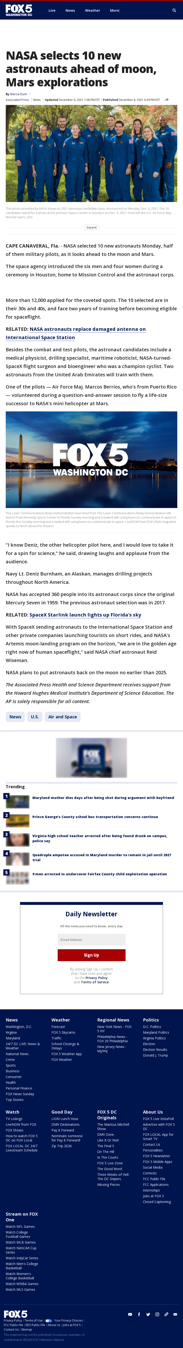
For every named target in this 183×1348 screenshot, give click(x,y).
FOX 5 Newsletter (156, 1156)
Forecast (58, 1026)
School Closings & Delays (65, 1046)
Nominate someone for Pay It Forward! (67, 1138)
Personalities (153, 1150)
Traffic (56, 1038)
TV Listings (14, 1118)
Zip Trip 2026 (61, 1146)
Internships (151, 1190)
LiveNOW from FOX (21, 1124)
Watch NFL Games (20, 1226)
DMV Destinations (65, 1124)
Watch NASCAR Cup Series (21, 1250)
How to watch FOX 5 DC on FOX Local (22, 1138)
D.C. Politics (152, 1026)
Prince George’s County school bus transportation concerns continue (95, 816)
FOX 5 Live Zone (110, 1163)
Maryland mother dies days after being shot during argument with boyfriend (103, 797)
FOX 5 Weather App (66, 1054)
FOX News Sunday (20, 1094)
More (114, 10)
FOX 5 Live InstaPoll (158, 1118)
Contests (150, 1173)
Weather (60, 1020)
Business (13, 1071)
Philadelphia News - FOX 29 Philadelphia (112, 1038)
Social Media (153, 1167)
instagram (157, 1314)
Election (149, 1044)
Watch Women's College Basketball (20, 1275)
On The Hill (105, 1151)
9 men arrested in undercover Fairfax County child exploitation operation (99, 874)
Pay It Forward (62, 1130)
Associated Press (17, 100)
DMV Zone (105, 1134)
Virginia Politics (154, 1038)
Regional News (113, 1020)
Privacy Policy (97, 977)
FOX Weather (61, 1059)
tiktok (166, 1314)
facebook (139, 1314)
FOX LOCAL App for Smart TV (158, 1136)
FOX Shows (14, 1130)
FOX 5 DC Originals (107, 1114)
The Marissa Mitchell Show (113, 1126)
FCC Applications (156, 1184)
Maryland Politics (156, 1032)
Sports (11, 1065)
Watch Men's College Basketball (22, 1265)
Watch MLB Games (21, 1242)
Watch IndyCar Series (22, 1258)
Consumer (14, 1076)
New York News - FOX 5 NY (114, 1028)
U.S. (35, 717)
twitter (148, 1314)
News (37, 100)
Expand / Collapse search (174, 10)
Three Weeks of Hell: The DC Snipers (113, 1176)
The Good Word (109, 1169)
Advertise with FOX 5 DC (159, 1126)
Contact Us (151, 1144)
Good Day (61, 1112)
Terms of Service (95, 982)
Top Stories (15, 1099)
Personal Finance (19, 1088)
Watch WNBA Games (22, 1283)
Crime (10, 1059)
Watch (12, 1112)
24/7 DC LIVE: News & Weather (23, 1046)
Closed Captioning (157, 1201)
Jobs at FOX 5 (153, 1196)
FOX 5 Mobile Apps (157, 1161)
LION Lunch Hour (64, 1118)
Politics (151, 1020)
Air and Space (62, 717)
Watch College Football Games (18, 1234)
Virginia (11, 1032)
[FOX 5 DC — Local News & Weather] (21, 10)
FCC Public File (154, 1179)
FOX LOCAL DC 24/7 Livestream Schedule (22, 1148)
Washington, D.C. (19, 1026)
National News (17, 1054)
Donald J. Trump (155, 1055)
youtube (130, 1314)
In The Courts (107, 1157)
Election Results (155, 1049)
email (175, 1314)
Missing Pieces (108, 1184)
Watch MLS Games (20, 1289)
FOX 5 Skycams (63, 1032)
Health (11, 1082)
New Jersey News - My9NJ (112, 1048)
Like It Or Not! (108, 1140)
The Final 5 (105, 1146)
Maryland (13, 1038)
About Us (153, 1112)
